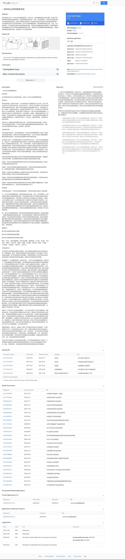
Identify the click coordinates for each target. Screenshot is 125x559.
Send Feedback (49, 556)
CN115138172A (7, 369)
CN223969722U (7, 469)
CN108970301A (7, 401)
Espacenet (78, 74)
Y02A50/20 (8, 57)
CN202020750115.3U (9, 503)
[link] (31, 59)
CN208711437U (7, 431)
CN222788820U (7, 454)
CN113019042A (7, 361)
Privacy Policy (77, 556)
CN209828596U (7, 412)
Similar (95, 23)
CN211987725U (7, 450)
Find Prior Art (85, 23)
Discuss (93, 74)
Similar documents (90, 69)
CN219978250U (7, 435)
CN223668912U (7, 466)
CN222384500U (7, 458)
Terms (69, 556)
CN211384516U (7, 424)
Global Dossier (86, 74)
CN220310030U (7, 439)
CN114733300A (7, 397)
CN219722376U (7, 428)
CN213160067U (7, 447)
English (79, 28)
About (40, 556)
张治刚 (74, 30)
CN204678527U (7, 416)
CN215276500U (7, 393)
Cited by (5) (73, 69)
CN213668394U (7, 420)
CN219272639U (7, 443)
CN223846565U (7, 473)
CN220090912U (7, 409)
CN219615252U (7, 462)
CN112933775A (7, 358)
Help (85, 556)
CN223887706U (7, 485)
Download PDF (73, 23)
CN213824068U (7, 481)
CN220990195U (7, 477)
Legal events (80, 69)
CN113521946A (7, 365)
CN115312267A (7, 373)
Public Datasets (60, 556)
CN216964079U (7, 405)
